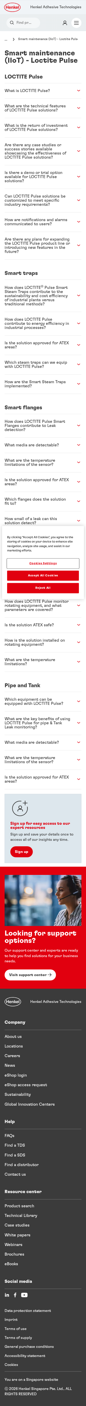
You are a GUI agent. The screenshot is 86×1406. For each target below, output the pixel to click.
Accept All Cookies (43, 575)
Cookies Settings (43, 563)
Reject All (43, 587)
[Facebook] (15, 1295)
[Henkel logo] (12, 7)
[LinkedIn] (7, 1295)
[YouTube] (24, 1295)
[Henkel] (13, 1001)
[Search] (13, 23)
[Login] (65, 23)
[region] (43, 562)
